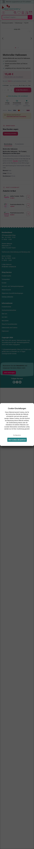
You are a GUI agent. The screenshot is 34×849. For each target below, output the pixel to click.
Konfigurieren (17, 435)
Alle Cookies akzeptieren (17, 440)
